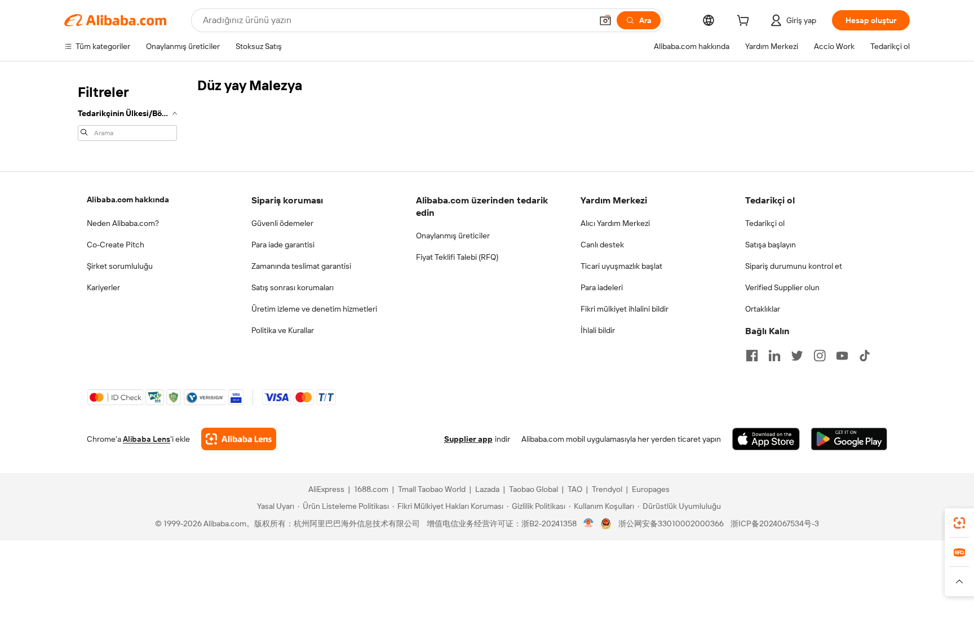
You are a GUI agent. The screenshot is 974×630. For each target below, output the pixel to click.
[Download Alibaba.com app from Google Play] (849, 439)
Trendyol (607, 489)
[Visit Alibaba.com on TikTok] (864, 355)
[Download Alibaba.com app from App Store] (766, 439)
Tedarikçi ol (765, 223)
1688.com (371, 489)
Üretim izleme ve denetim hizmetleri (314, 308)
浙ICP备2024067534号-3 (774, 523)
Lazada (487, 489)
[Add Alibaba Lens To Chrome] (238, 439)
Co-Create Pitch (115, 244)
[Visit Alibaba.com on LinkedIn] (774, 355)
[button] (605, 20)
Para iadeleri (602, 287)
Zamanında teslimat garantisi (301, 265)
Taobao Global (533, 489)
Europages (651, 489)
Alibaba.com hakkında (128, 199)
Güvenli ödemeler (282, 223)
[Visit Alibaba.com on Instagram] (819, 355)
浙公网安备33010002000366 (671, 523)
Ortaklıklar (762, 308)
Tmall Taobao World (432, 489)
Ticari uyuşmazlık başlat (621, 265)
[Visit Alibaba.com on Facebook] (752, 355)
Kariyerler (103, 287)
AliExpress (326, 489)
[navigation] (127, 111)
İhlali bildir (598, 330)
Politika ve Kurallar (282, 330)
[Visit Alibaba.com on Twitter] (797, 355)
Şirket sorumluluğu (120, 265)
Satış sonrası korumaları (292, 287)
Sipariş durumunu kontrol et (793, 265)
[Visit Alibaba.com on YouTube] (842, 355)
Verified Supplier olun (782, 287)
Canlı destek (602, 244)
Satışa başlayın (770, 244)
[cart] (745, 21)
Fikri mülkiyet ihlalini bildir (624, 308)
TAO (575, 489)
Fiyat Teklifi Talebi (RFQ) (457, 256)
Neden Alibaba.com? (123, 223)
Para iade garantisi (283, 244)
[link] (959, 523)
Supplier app (468, 438)
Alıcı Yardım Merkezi (615, 223)
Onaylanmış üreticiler (453, 235)
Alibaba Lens (146, 438)
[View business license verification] (588, 523)
